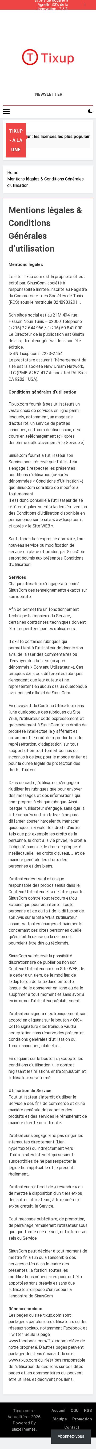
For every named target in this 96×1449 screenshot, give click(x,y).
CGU (75, 1410)
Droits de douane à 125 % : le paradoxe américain (51, 18)
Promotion (82, 1419)
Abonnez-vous (71, 1436)
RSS (88, 1410)
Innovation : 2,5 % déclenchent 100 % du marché (49, 9)
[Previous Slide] (82, 3)
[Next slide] (90, 3)
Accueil (58, 1410)
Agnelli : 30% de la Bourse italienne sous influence (49, 5)
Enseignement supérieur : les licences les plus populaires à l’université (48, 13)
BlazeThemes (24, 1429)
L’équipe (59, 1419)
